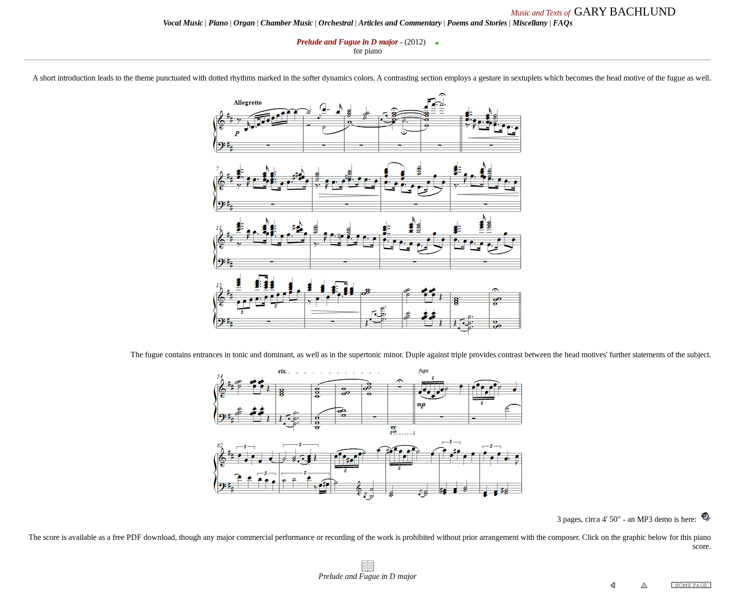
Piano (218, 23)
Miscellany (530, 23)
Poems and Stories (477, 23)
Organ (244, 23)
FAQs (562, 23)
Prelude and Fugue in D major (367, 576)
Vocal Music (183, 23)
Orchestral (336, 23)
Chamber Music (286, 23)
